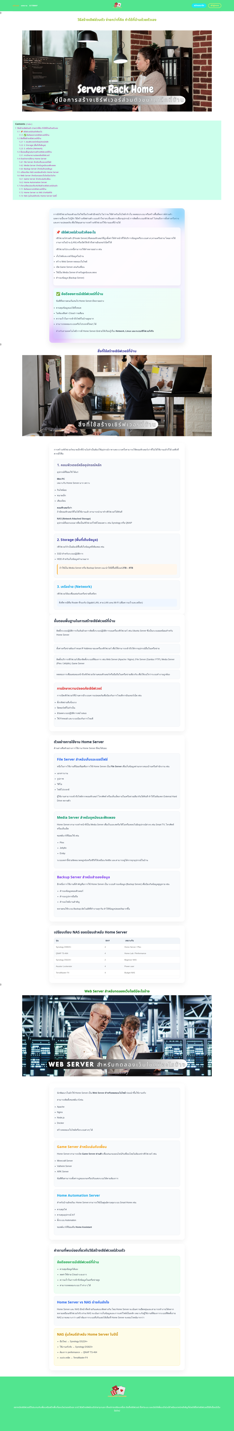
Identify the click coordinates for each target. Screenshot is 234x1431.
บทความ (24, 5)
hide (29, 124)
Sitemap (33, 5)
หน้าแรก (16, 5)
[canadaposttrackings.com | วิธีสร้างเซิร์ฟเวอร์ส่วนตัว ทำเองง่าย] (117, 5)
